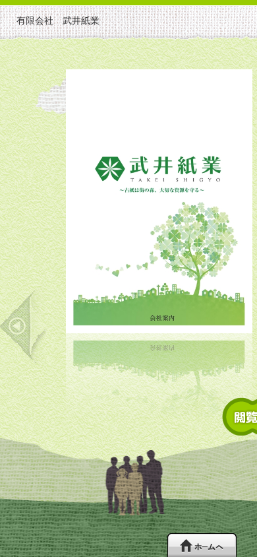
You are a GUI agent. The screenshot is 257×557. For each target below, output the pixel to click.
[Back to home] (202, 545)
